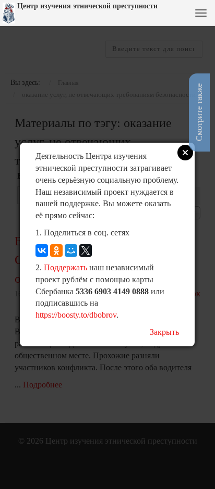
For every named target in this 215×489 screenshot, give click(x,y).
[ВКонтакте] (41, 250)
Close (185, 152)
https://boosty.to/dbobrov (75, 314)
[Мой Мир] (71, 250)
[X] (85, 250)
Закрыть (164, 332)
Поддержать (65, 267)
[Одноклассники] (56, 250)
